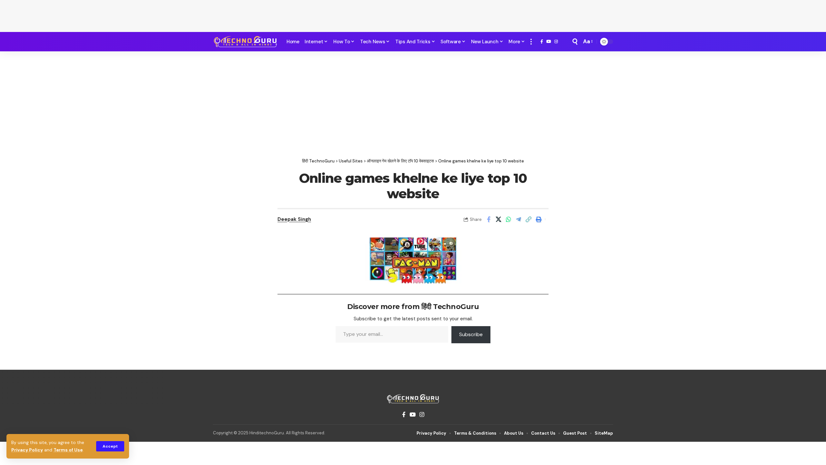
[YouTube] (549, 41)
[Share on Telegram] (518, 219)
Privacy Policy (27, 450)
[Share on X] (498, 219)
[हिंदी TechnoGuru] (245, 41)
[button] (110, 446)
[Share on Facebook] (488, 219)
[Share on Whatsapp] (508, 219)
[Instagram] (556, 41)
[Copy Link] (528, 219)
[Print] (538, 219)
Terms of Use (68, 450)
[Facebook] (542, 41)
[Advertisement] (413, 14)
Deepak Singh (294, 219)
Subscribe (471, 334)
